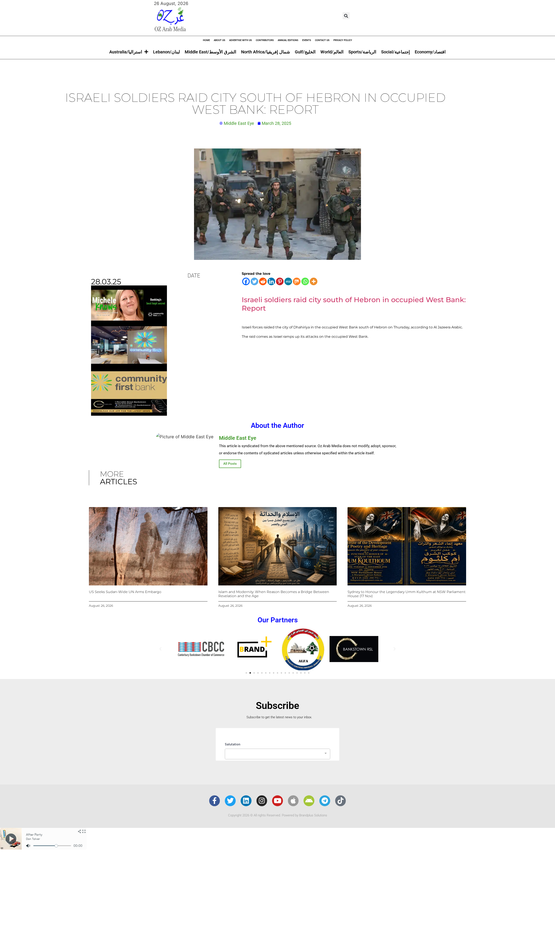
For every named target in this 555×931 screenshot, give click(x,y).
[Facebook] (246, 281)
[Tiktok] (340, 800)
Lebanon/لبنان (166, 51)
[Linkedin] (271, 281)
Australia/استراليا (125, 51)
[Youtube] (277, 800)
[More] (313, 281)
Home (206, 40)
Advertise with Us (240, 40)
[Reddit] (263, 281)
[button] (346, 15)
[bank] (129, 414)
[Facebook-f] (214, 800)
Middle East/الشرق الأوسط (210, 51)
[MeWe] (288, 281)
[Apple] (293, 800)
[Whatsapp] (305, 281)
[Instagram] (261, 800)
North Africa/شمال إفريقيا (265, 51)
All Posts (230, 464)
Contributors (265, 40)
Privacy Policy (342, 40)
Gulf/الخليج (305, 51)
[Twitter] (254, 281)
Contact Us (322, 40)
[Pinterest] (280, 281)
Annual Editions (288, 40)
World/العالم (332, 51)
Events (306, 40)
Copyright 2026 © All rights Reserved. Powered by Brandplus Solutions (277, 815)
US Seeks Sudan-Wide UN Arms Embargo (125, 592)
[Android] (309, 800)
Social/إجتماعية (395, 51)
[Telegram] (324, 800)
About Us (219, 40)
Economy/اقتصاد (430, 51)
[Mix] (296, 281)
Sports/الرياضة (362, 51)
